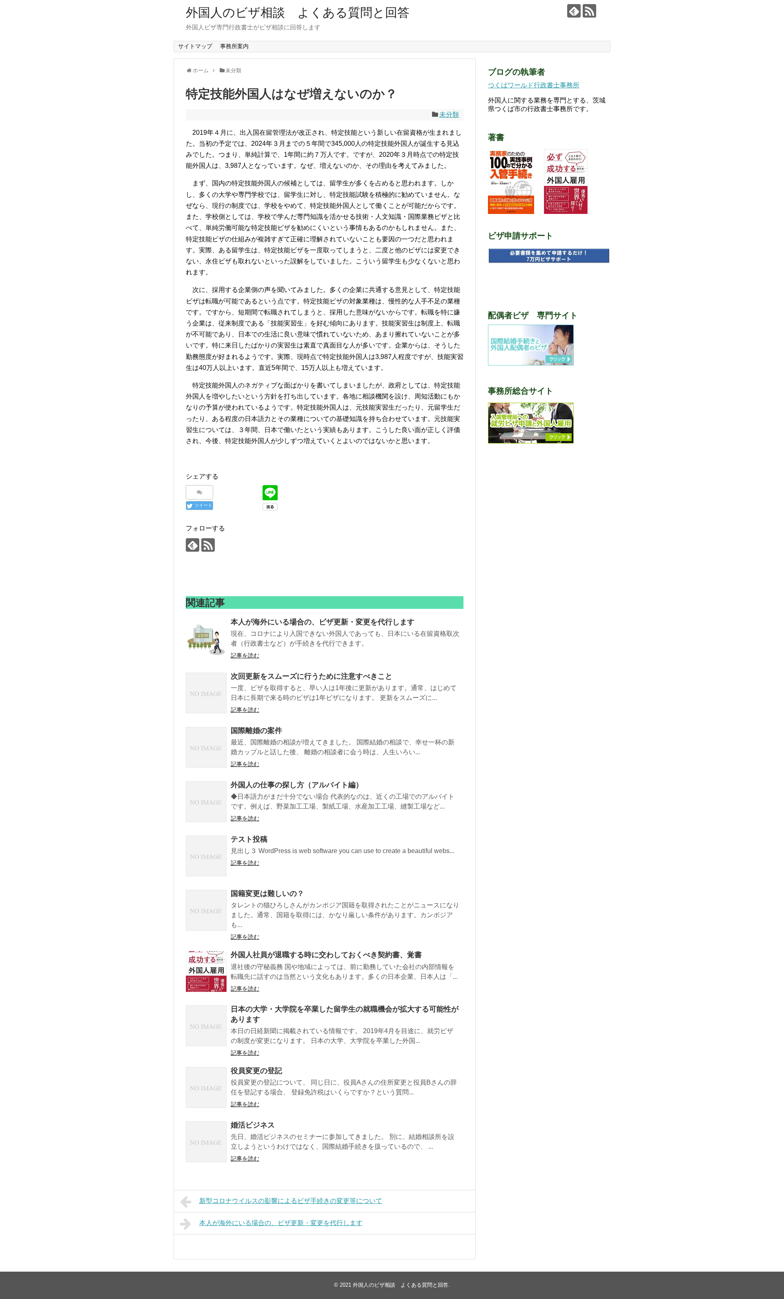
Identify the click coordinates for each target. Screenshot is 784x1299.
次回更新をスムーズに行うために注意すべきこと (311, 676)
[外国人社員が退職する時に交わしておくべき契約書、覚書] (206, 971)
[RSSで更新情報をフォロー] (589, 11)
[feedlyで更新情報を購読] (574, 11)
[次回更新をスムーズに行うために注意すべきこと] (206, 693)
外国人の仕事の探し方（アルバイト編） (297, 785)
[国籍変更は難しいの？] (206, 910)
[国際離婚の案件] (206, 747)
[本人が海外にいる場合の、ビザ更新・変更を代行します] (206, 638)
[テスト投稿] (206, 856)
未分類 (449, 114)
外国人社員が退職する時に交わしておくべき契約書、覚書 (326, 955)
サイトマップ (195, 46)
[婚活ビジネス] (206, 1141)
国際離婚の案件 (256, 730)
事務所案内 (234, 46)
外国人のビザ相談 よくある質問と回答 (298, 12)
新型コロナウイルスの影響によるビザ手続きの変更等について (290, 1200)
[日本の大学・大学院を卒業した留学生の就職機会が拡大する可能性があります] (206, 1025)
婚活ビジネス (253, 1125)
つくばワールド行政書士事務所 (533, 85)
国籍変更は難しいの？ (267, 893)
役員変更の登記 (256, 1071)
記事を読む (245, 655)
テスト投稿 (249, 839)
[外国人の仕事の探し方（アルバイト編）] (206, 801)
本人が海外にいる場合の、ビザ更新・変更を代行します (322, 622)
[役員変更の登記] (206, 1087)
